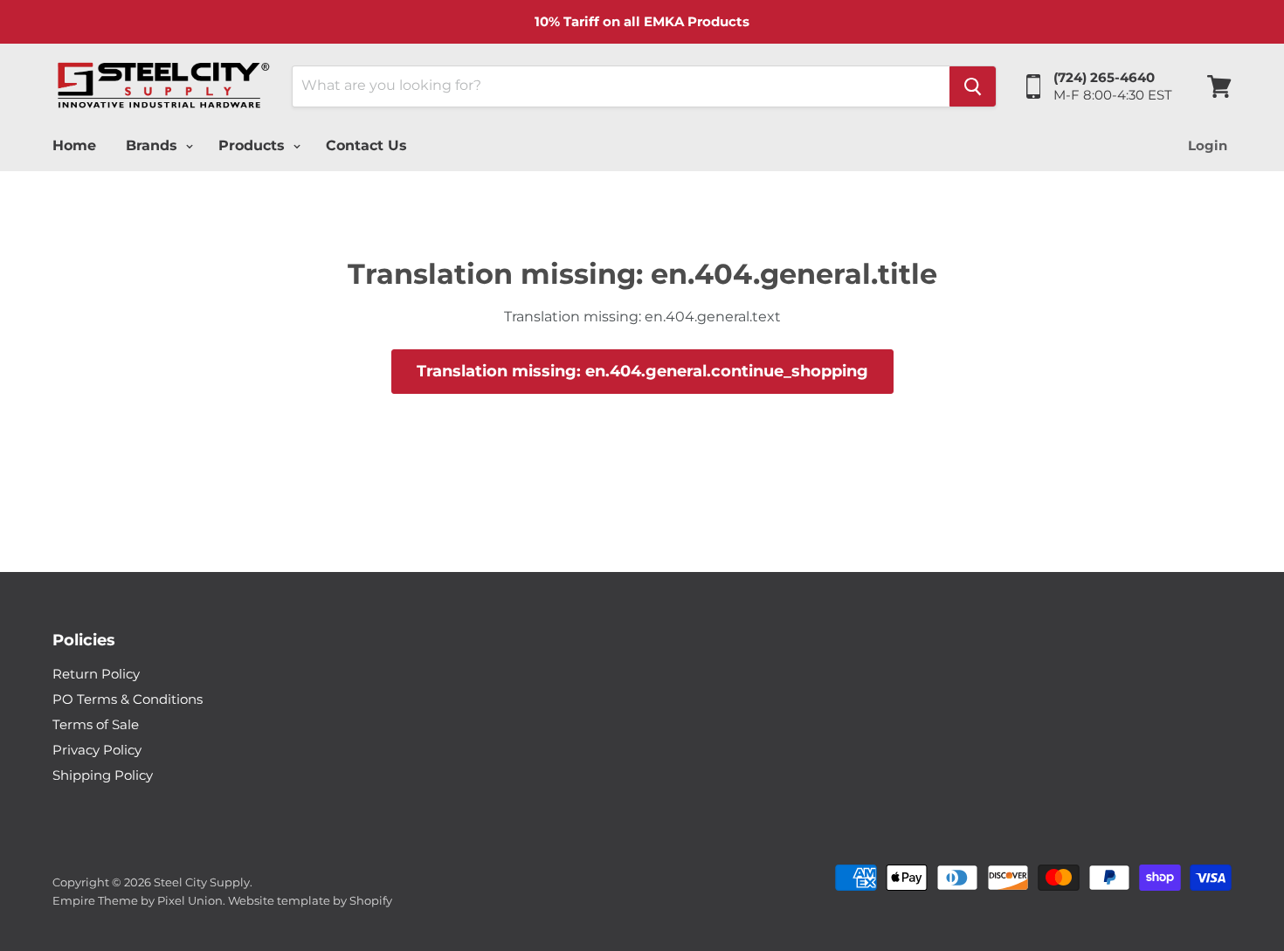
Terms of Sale (95, 724)
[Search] (972, 86)
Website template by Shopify (310, 900)
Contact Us (366, 145)
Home (74, 145)
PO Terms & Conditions (127, 699)
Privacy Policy (97, 749)
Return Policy (96, 673)
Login (1207, 145)
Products (253, 145)
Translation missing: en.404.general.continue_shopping (642, 371)
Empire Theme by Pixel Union (137, 900)
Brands (154, 145)
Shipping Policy (102, 775)
